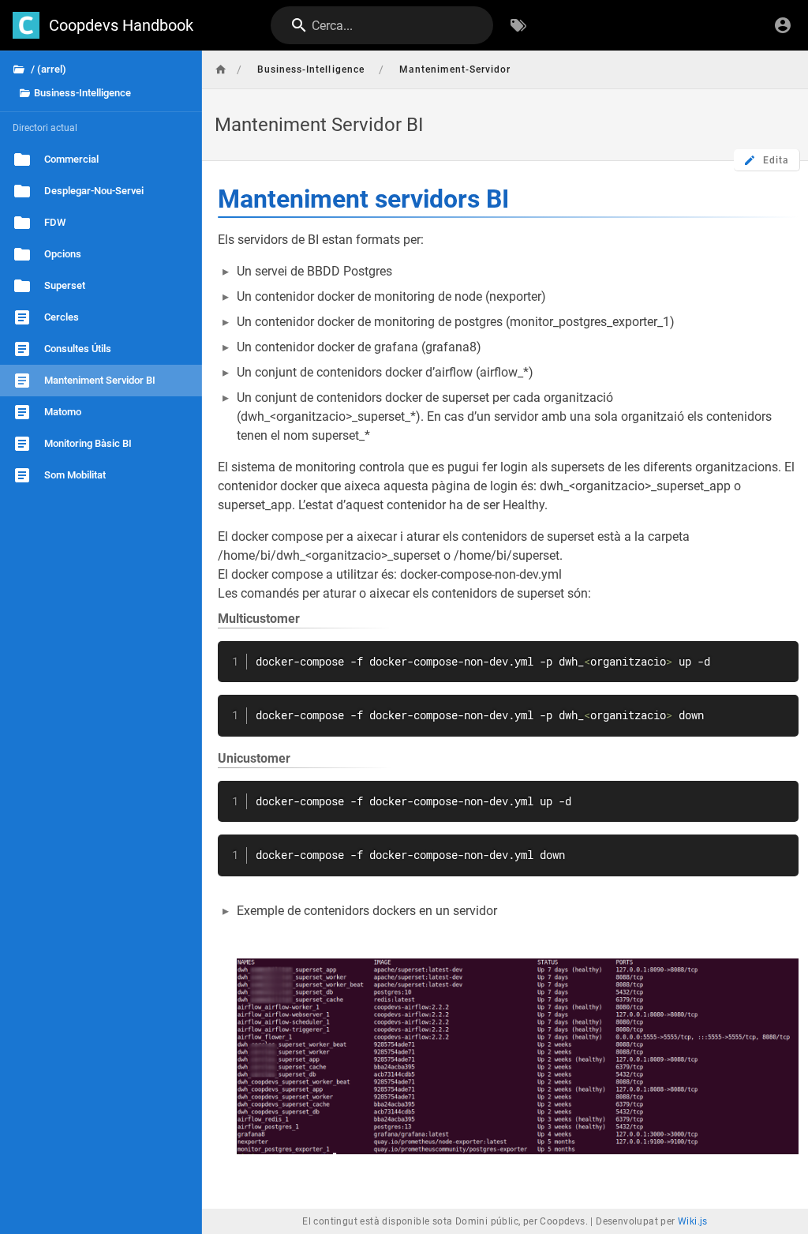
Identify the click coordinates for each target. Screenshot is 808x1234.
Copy (780, 655)
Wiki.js (693, 1221)
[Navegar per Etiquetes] (518, 25)
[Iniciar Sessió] (783, 25)
